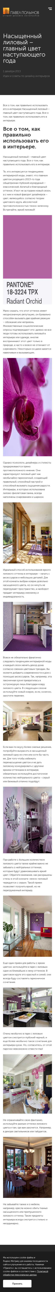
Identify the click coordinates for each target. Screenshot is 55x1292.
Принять (17, 1283)
